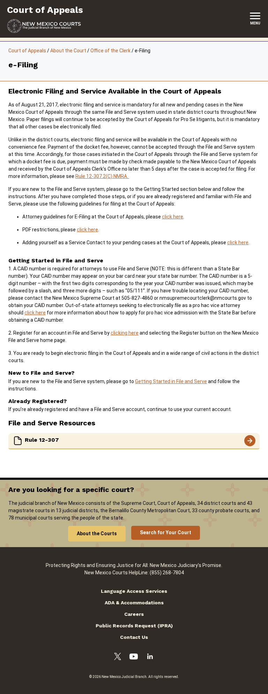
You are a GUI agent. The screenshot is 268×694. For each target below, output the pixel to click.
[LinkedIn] (150, 657)
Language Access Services (134, 591)
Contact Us (134, 637)
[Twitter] (117, 657)
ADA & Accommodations (134, 602)
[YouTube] (133, 657)
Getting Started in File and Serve (171, 381)
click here (172, 216)
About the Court (68, 50)
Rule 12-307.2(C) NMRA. (102, 176)
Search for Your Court (165, 532)
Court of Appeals (27, 50)
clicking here (125, 333)
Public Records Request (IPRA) (134, 625)
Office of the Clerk (110, 50)
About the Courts (97, 533)
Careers (134, 614)
